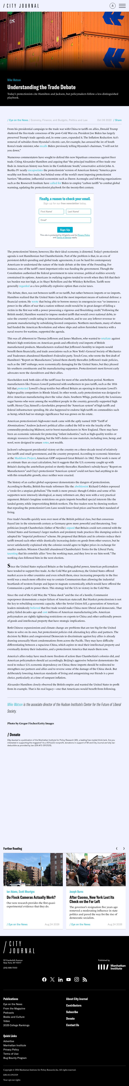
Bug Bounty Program (15, 1058)
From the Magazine (14, 1008)
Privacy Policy (84, 235)
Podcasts (8, 1012)
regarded (24, 286)
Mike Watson (14, 80)
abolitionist (81, 486)
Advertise (8, 1041)
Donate (15, 734)
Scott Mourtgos (27, 891)
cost (45, 612)
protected (22, 388)
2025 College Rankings (16, 1025)
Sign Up (65, 229)
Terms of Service (64, 237)
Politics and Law (78, 120)
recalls (43, 146)
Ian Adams (12, 891)
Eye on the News (18, 924)
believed (35, 608)
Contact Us (72, 1025)
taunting (12, 553)
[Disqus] (64, 795)
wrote (35, 301)
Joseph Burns (76, 891)
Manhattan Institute (14, 1045)
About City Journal (77, 999)
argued (70, 527)
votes (46, 442)
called (53, 183)
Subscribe (72, 1012)
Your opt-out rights (11, 1079)
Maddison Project (25, 458)
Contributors (73, 1005)
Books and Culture (14, 1016)
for (59, 183)
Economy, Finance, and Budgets (49, 120)
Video (6, 1021)
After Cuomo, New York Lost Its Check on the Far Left (92, 899)
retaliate (106, 338)
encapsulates (35, 170)
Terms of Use (10, 1053)
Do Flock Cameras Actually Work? (31, 897)
